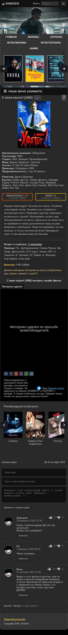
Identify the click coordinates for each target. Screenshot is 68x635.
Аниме (34, 48)
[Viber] (21, 374)
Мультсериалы (51, 42)
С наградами (35, 244)
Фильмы (33, 37)
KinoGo (7, 606)
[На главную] (10, 4)
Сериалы (56, 37)
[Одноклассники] (16, 374)
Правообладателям (14, 619)
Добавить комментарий (16, 507)
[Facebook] (11, 374)
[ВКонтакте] (6, 374)
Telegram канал (56, 388)
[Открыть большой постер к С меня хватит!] (34, 124)
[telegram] (31, 374)
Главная (11, 37)
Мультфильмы (16, 42)
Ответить (23, 535)
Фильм (17, 606)
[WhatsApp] (26, 374)
